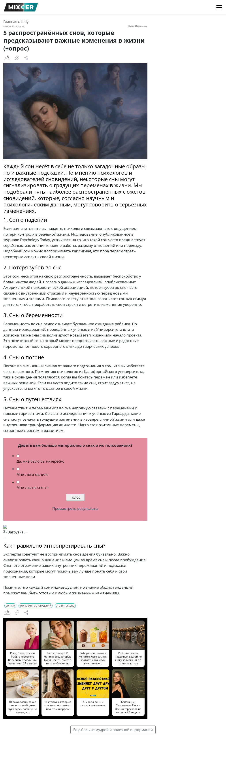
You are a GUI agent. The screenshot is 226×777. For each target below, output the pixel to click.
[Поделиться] (26, 57)
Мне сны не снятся (33, 487)
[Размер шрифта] (6, 57)
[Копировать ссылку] (17, 57)
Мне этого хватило (33, 474)
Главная (10, 21)
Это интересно (65, 605)
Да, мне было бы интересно (40, 461)
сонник (10, 605)
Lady (24, 21)
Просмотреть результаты (75, 508)
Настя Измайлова (137, 25)
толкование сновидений (35, 605)
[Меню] (219, 7)
